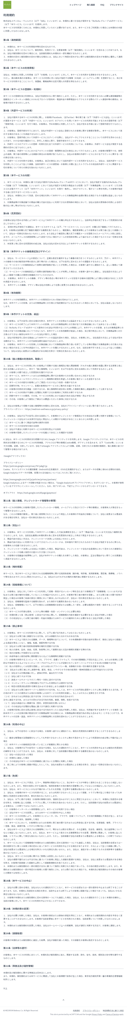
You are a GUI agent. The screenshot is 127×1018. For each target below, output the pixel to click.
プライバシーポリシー (91, 1010)
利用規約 (76, 1010)
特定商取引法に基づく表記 (113, 1010)
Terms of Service (112, 1014)
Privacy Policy (97, 1014)
